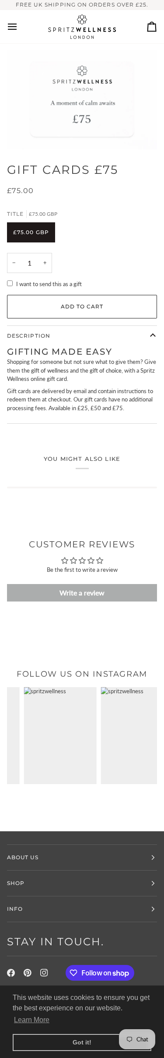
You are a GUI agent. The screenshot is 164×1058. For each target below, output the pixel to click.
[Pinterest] (27, 973)
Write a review (82, 592)
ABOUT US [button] (22, 857)
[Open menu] (20, 27)
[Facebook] (11, 973)
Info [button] (15, 909)
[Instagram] (44, 973)
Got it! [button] (82, 1042)
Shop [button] (15, 883)
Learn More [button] (31, 1019)
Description (28, 335)
